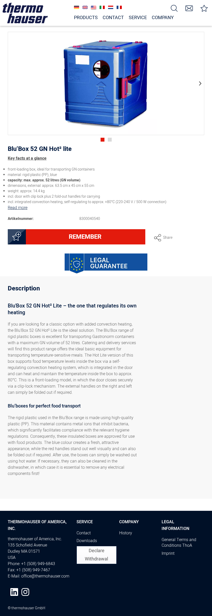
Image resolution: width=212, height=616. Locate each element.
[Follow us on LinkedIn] (14, 592)
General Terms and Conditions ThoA (179, 543)
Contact (84, 533)
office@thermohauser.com (45, 576)
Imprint (168, 553)
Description (24, 289)
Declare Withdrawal (96, 555)
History (125, 533)
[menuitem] (174, 8)
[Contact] (189, 8)
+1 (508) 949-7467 (33, 570)
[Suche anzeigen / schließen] (174, 8)
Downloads (87, 541)
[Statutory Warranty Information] (106, 263)
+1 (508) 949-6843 (38, 564)
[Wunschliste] (204, 8)
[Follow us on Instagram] (25, 592)
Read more (17, 208)
